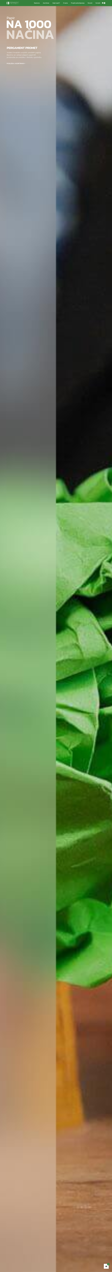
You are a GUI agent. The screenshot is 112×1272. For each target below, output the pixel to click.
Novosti (90, 3)
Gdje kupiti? (56, 3)
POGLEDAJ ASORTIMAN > (16, 63)
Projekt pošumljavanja (77, 3)
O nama (65, 3)
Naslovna (37, 3)
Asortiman (46, 3)
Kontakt (98, 3)
